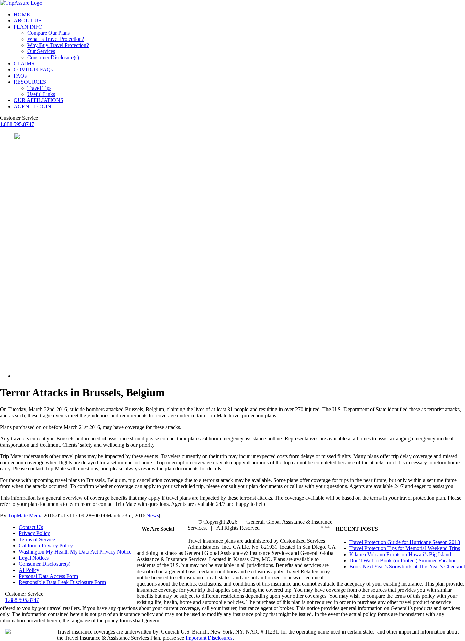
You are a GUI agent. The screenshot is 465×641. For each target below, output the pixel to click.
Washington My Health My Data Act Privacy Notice (75, 552)
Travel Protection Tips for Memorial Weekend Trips (404, 548)
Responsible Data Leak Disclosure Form (62, 582)
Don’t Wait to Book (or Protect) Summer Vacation (403, 560)
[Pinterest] (162, 542)
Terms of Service (37, 539)
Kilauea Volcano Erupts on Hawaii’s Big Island (400, 554)
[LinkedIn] (178, 542)
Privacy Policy (34, 533)
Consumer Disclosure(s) (44, 564)
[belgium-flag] (231, 376)
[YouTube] (170, 542)
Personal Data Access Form (48, 576)
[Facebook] (146, 542)
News (152, 515)
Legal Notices (34, 558)
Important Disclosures (209, 638)
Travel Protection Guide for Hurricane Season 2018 (404, 542)
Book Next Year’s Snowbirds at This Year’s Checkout (407, 567)
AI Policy (29, 570)
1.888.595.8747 (17, 124)
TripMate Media (25, 515)
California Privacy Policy (46, 545)
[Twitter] (154, 542)
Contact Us (31, 527)
